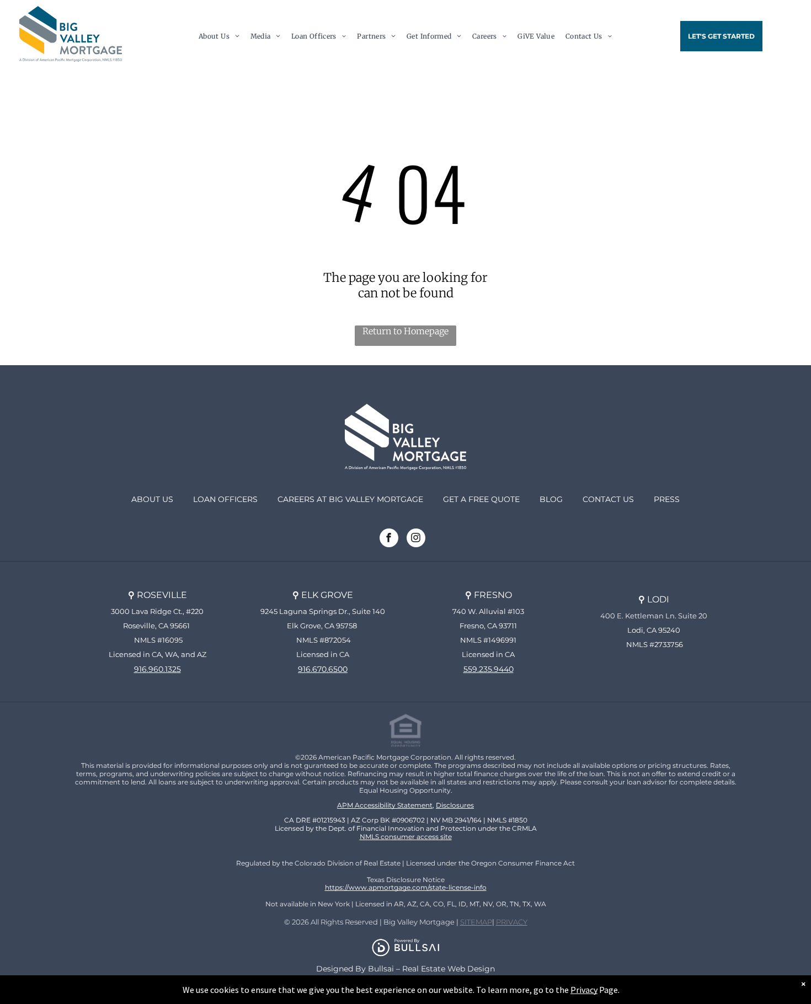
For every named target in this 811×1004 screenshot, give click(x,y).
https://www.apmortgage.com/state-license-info (406, 887)
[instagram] (416, 539)
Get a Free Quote (481, 499)
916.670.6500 (323, 669)
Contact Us (608, 499)
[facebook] (389, 539)
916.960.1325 (157, 669)
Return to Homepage (405, 331)
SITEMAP (476, 921)
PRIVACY (511, 921)
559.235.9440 (488, 669)
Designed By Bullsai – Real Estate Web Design (405, 969)
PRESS (667, 499)
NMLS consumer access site (406, 836)
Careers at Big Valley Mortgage (350, 499)
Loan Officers (225, 499)
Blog (551, 499)
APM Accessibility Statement (385, 805)
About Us (152, 499)
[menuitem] (219, 35)
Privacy (583, 989)
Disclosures (455, 805)
